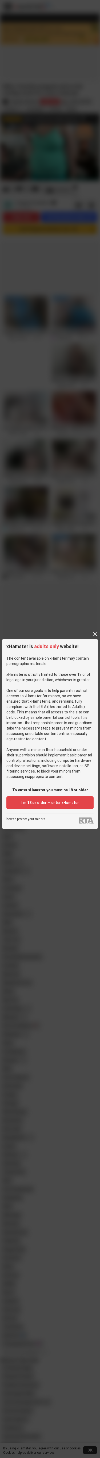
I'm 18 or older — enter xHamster (50, 803)
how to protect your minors (25, 819)
